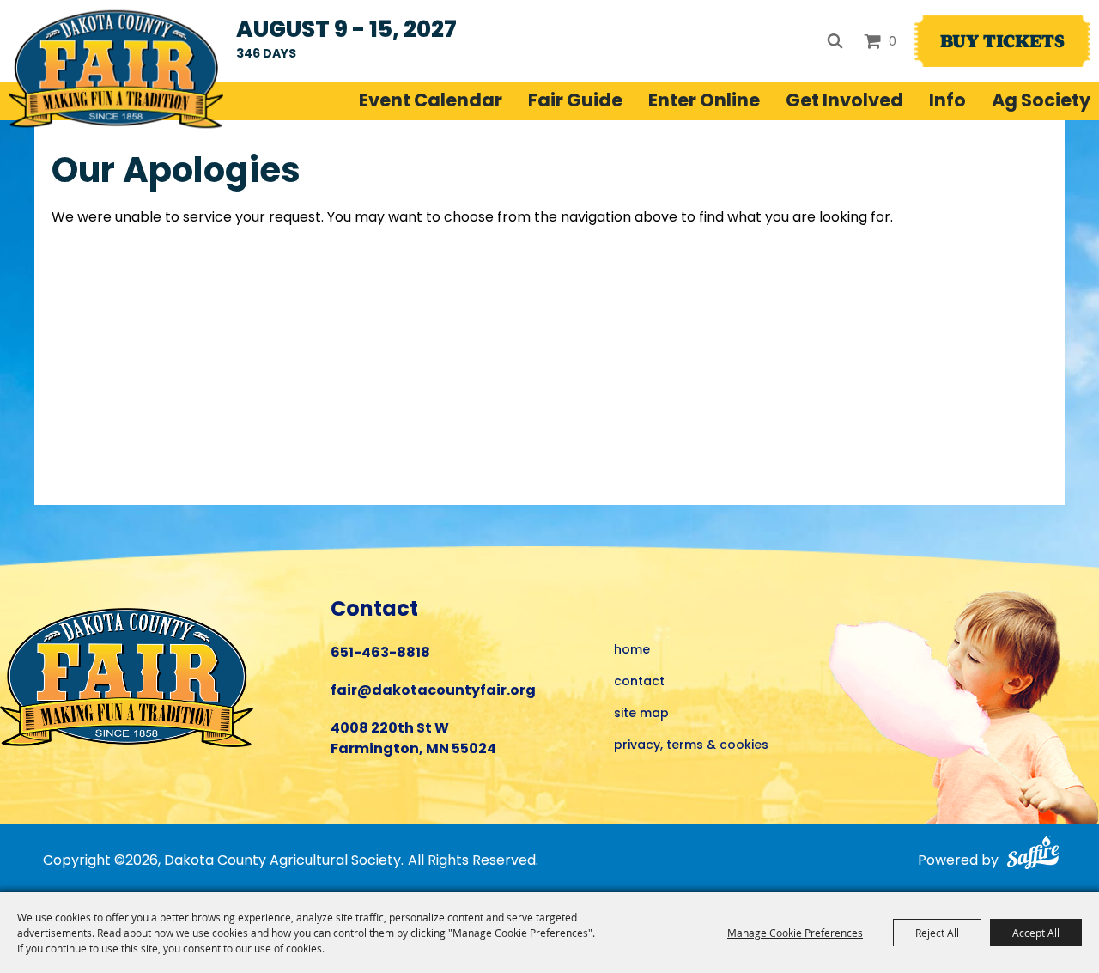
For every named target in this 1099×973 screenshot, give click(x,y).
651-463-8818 (380, 653)
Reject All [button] (937, 933)
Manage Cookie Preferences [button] (795, 933)
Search (835, 40)
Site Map (641, 714)
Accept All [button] (1036, 933)
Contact (639, 682)
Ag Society (1041, 102)
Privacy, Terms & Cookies (691, 746)
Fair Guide (575, 102)
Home (632, 650)
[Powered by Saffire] (1031, 856)
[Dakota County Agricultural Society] (116, 68)
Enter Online (704, 102)
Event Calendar (430, 102)
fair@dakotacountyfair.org (433, 691)
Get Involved (844, 102)
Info (947, 102)
